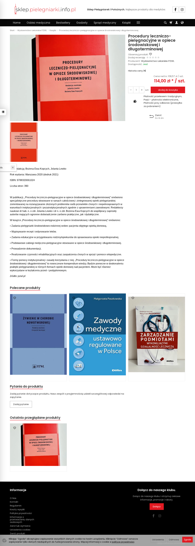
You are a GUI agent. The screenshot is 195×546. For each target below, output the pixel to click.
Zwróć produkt (17, 533)
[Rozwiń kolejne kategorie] (138, 22)
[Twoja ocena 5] (158, 57)
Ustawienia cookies (20, 529)
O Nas (13, 498)
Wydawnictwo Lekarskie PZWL (157, 61)
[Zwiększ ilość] (130, 90)
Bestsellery (63, 23)
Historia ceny (135, 70)
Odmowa (174, 539)
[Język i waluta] (182, 22)
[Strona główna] (45, 9)
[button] (67, 78)
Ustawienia (158, 539)
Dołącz (157, 506)
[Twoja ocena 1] (147, 57)
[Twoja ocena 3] (153, 57)
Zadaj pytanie (21, 404)
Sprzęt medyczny (105, 23)
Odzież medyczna (38, 23)
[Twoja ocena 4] (155, 57)
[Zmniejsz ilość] (141, 90)
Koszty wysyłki (17, 509)
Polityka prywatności (21, 513)
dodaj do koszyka (168, 89)
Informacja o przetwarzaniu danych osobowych (22, 520)
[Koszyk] (171, 22)
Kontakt (14, 501)
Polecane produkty (25, 288)
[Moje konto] (176, 22)
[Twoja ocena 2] (150, 57)
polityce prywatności (123, 541)
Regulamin (15, 505)
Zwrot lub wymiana (20, 525)
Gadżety (82, 23)
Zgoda (187, 539)
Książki (126, 23)
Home (17, 23)
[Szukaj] (165, 22)
